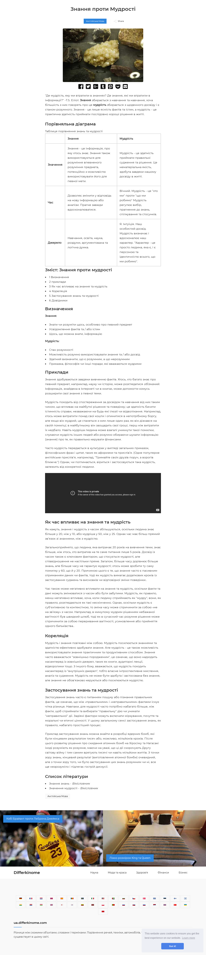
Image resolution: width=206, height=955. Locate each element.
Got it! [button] (172, 946)
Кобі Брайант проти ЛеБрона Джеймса (32, 818)
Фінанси (163, 872)
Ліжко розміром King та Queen (129, 857)
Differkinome (27, 872)
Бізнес (183, 872)
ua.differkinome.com (30, 923)
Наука (94, 872)
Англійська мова (95, 21)
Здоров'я (142, 872)
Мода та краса (117, 872)
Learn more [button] (188, 938)
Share (121, 21)
